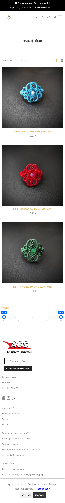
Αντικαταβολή (8, 463)
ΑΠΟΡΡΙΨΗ (26, 495)
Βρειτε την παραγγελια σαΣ (18, 368)
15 (20, 60)
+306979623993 (47, 7)
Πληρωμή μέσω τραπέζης (13, 469)
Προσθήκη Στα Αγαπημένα (58, 71)
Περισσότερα (42, 488)
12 (16, 60)
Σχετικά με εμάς (9, 377)
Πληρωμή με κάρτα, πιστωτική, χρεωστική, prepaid (24, 474)
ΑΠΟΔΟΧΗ (39, 495)
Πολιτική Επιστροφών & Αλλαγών (16, 438)
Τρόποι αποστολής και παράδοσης (18, 433)
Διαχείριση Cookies (11, 408)
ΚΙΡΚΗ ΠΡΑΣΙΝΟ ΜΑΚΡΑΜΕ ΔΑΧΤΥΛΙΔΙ (32, 286)
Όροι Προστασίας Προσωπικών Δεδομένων (21, 449)
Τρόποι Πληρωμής (10, 444)
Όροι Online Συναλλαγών (13, 455)
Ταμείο (5, 419)
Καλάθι (5, 424)
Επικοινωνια (7, 382)
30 (25, 60)
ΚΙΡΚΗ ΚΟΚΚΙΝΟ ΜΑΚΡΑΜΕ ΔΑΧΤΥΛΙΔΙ (32, 209)
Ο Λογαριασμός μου (11, 413)
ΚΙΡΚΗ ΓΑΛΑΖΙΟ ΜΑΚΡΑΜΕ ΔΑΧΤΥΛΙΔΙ (33, 131)
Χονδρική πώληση (10, 388)
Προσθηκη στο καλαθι (32, 135)
